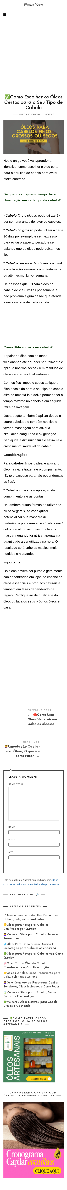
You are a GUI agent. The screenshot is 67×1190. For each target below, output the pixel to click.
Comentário (16, 784)
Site (10, 852)
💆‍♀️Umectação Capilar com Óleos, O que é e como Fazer (33, 750)
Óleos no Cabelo (29, 114)
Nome (11, 827)
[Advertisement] (33, 54)
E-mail (12, 840)
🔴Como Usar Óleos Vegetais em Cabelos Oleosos (33, 718)
